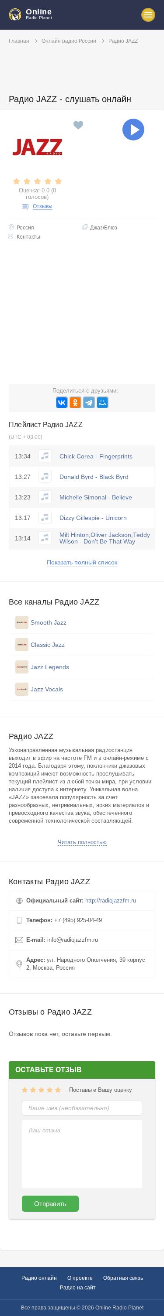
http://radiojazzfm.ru (110, 900)
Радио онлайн (39, 1278)
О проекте (80, 1278)
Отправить (50, 1203)
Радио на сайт (78, 1288)
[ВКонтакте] (62, 402)
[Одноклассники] (75, 402)
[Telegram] (89, 402)
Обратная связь (123, 1278)
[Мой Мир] (102, 402)
